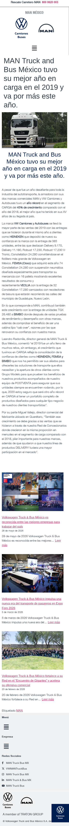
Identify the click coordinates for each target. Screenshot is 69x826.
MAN (19, 710)
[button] (34, 48)
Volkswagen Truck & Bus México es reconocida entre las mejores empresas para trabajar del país (31, 522)
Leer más (54, 622)
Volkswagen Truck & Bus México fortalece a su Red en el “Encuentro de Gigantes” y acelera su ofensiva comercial (32, 680)
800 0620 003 (50, 2)
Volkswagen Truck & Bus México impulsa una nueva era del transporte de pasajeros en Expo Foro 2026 (32, 603)
